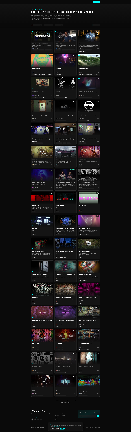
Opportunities (57, 415)
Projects (56, 413)
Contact (56, 421)
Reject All (57, 428)
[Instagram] (35, 419)
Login (63, 413)
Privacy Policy (56, 426)
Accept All (62, 428)
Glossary (56, 419)
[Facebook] (32, 419)
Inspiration (56, 417)
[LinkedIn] (38, 419)
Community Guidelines (89, 427)
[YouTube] (41, 419)
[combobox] (37, 25)
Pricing (63, 415)
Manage (53, 428)
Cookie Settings (97, 427)
